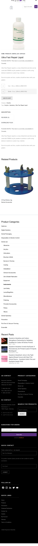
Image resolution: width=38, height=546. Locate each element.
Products (8, 53)
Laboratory (12, 105)
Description (5, 112)
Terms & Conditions (6, 522)
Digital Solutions (6, 230)
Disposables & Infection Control (10, 238)
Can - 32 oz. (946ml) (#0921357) (17, 86)
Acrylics (22, 53)
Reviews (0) (5, 117)
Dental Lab (15, 53)
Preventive (4, 319)
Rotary (5, 308)
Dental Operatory (6, 316)
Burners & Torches (9, 261)
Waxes (6, 312)
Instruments (7, 284)
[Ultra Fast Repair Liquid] (19, 32)
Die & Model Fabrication (10, 276)
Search (22, 414)
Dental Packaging (6, 234)
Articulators (7, 253)
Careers (3, 514)
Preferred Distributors (6, 508)
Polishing (6, 300)
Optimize (4, 226)
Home (3, 53)
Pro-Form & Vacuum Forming (9, 323)
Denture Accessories (10, 272)
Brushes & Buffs (8, 257)
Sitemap (3, 519)
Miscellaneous (8, 296)
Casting (6, 265)
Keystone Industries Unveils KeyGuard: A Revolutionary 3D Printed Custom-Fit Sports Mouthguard (22, 349)
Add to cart (7, 98)
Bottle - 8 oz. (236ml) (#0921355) (17, 91)
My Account (4, 516)
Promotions (4, 505)
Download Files (7, 122)
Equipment (7, 280)
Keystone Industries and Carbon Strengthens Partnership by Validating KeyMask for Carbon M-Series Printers (21, 340)
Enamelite (4, 327)
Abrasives (6, 245)
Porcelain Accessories (10, 304)
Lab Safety (7, 288)
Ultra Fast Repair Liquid (21, 105)
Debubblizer (7, 269)
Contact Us (4, 511)
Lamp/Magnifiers (8, 292)
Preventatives (21, 391)
